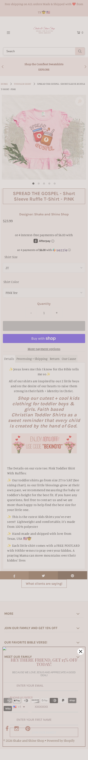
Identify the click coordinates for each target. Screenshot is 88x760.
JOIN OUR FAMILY (44, 732)
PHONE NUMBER (21, 697)
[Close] (81, 651)
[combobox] (19, 707)
